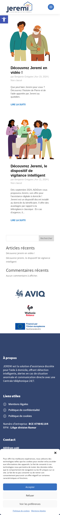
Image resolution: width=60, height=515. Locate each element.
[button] (4, 19)
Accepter (30, 487)
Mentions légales (38, 510)
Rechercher (46, 238)
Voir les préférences (30, 503)
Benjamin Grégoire (23, 76)
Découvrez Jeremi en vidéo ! (20, 253)
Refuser (30, 495)
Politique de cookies (21, 510)
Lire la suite (18, 104)
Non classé (16, 80)
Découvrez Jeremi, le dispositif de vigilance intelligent (29, 170)
